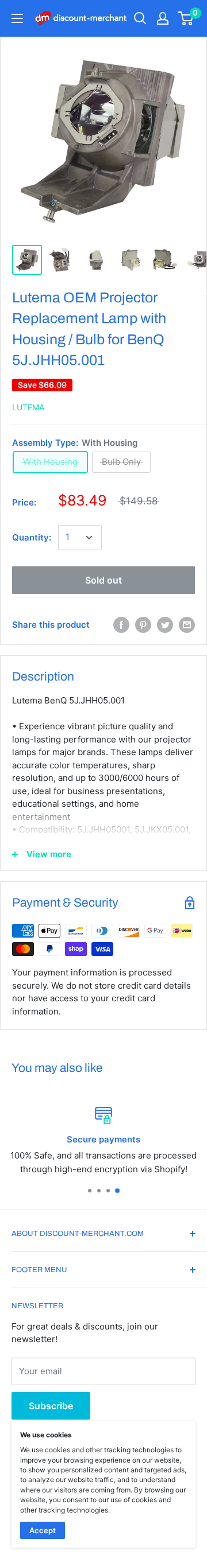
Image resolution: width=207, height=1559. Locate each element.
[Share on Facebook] (121, 625)
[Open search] (140, 18)
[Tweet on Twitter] (165, 625)
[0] (186, 18)
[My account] (162, 18)
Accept (42, 1530)
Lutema (28, 407)
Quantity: (31, 537)
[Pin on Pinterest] (143, 625)
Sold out (103, 580)
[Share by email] (187, 625)
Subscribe (51, 1406)
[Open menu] (17, 18)
